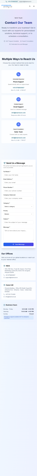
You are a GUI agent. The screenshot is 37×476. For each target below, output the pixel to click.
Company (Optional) (9, 195)
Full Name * (6, 171)
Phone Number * (8, 187)
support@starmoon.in (25, 1)
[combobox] (18, 206)
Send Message (19, 244)
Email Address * (8, 179)
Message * (6, 227)
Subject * (6, 219)
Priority (5, 210)
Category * (6, 203)
